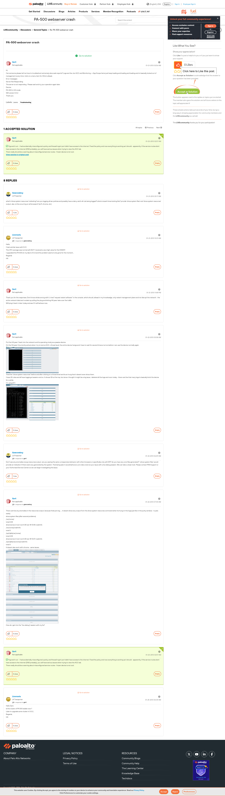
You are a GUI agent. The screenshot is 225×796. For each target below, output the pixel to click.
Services (95, 11)
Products (83, 11)
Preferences (189, 792)
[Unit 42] (144, 11)
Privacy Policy (139, 790)
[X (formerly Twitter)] (189, 754)
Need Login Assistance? (211, 36)
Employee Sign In (189, 4)
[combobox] (143, 20)
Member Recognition (113, 11)
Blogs (61, 11)
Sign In (177, 4)
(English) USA (155, 4)
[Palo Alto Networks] (33, 746)
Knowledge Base (130, 773)
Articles (71, 11)
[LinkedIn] (204, 754)
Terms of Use (70, 763)
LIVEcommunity (11, 30)
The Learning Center (133, 768)
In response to (23, 241)
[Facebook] (212, 754)
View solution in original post (17, 155)
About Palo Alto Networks (17, 758)
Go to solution (85, 55)
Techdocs (127, 778)
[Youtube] (197, 754)
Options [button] (159, 62)
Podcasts (131, 11)
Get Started (34, 11)
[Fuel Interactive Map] (184, 12)
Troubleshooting (25, 102)
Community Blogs (131, 758)
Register (167, 4)
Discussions (49, 11)
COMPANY (10, 753)
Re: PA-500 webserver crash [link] (61, 30)
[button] (163, 791)
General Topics (40, 30)
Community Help (130, 763)
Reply (157, 112)
